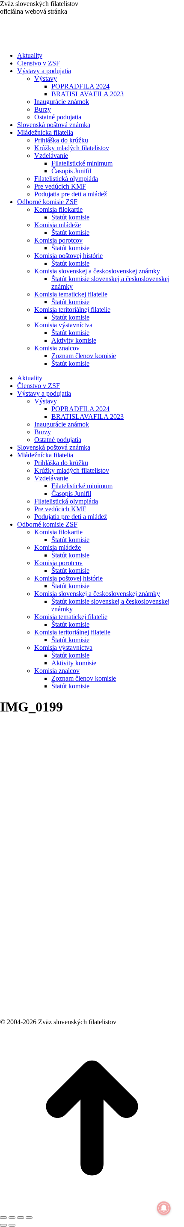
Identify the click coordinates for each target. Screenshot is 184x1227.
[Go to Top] (92, 1207)
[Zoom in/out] (29, 1217)
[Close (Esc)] (3, 1217)
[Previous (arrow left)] (3, 1225)
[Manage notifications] (164, 1208)
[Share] (12, 1217)
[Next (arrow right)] (12, 1225)
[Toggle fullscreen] (20, 1217)
